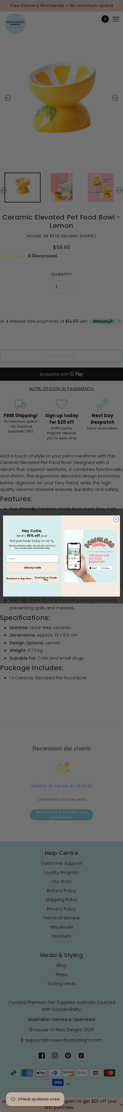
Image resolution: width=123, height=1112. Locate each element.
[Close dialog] (116, 519)
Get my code (32, 567)
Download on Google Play (46, 578)
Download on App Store (18, 578)
